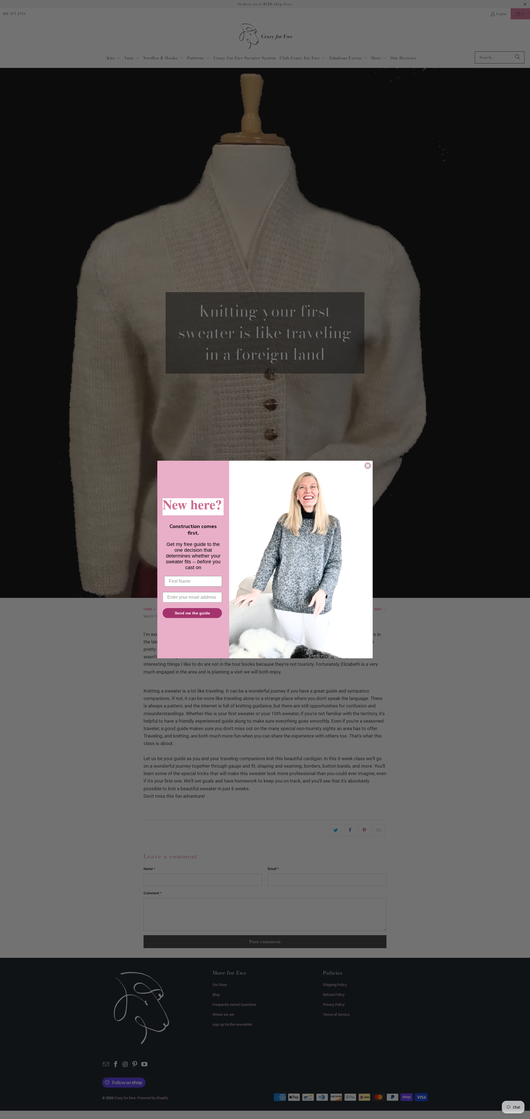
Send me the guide (192, 613)
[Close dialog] (367, 465)
